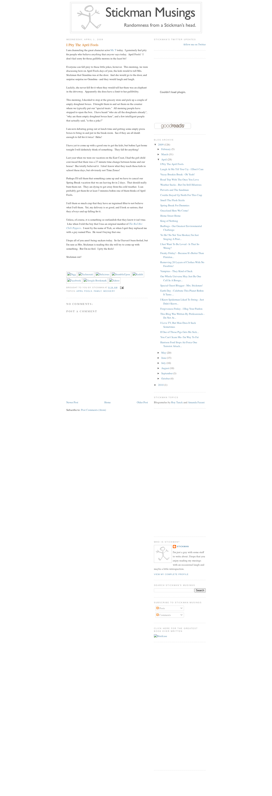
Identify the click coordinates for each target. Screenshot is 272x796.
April (164, 159)
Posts (162, 608)
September (167, 373)
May (164, 352)
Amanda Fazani (196, 402)
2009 (161, 144)
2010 (161, 385)
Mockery (109, 291)
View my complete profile (171, 574)
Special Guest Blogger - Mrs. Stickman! (181, 285)
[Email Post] (121, 287)
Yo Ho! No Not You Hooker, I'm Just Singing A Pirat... (179, 237)
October (165, 378)
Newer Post (72, 402)
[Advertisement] (170, 472)
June (164, 358)
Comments (165, 615)
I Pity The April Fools (82, 44)
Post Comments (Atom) (93, 410)
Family (98, 291)
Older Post (142, 402)
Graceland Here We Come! (174, 210)
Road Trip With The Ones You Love (179, 179)
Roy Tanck (177, 402)
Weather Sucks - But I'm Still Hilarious (181, 184)
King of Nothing (169, 221)
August (165, 368)
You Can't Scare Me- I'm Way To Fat (179, 337)
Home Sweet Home (170, 215)
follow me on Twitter (195, 44)
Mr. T (113, 50)
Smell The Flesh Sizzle (172, 200)
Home (107, 402)
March (165, 154)
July (163, 363)
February (166, 149)
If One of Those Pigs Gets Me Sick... (179, 332)
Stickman (183, 546)
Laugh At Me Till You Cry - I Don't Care (182, 169)
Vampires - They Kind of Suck (176, 271)
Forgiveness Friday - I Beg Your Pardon (181, 308)
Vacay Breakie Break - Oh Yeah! (177, 174)
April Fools (84, 291)
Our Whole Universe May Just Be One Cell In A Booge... (180, 278)
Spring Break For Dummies (174, 205)
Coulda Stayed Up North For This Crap (181, 195)
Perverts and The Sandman (174, 190)
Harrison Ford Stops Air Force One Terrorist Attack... (178, 344)
